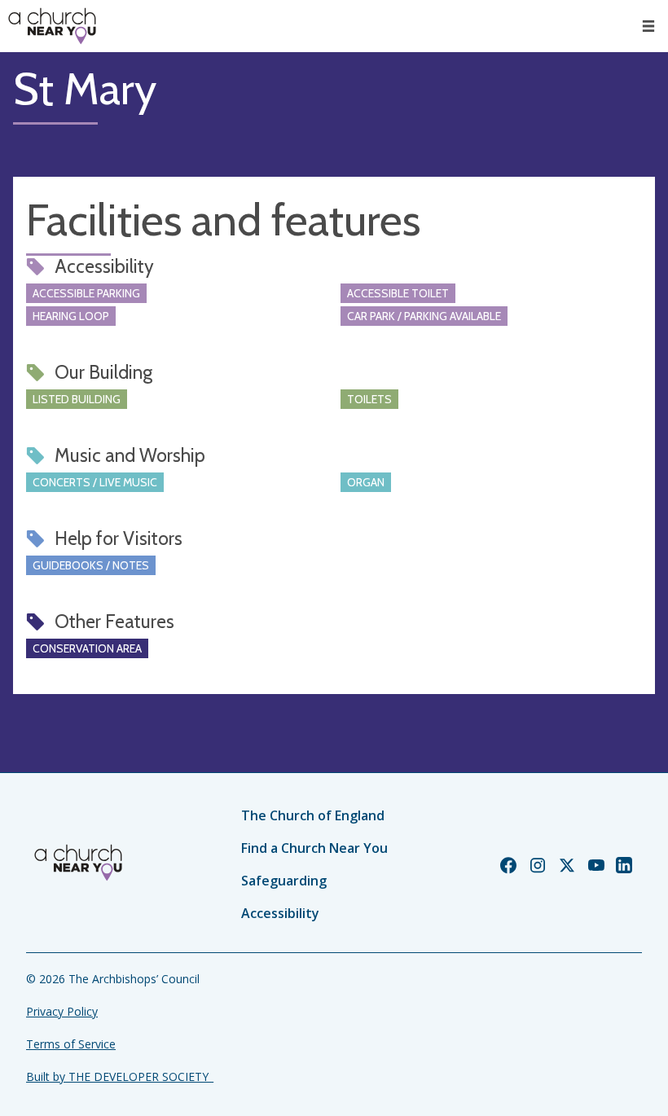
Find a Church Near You (314, 848)
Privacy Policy (62, 1011)
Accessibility (280, 913)
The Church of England (313, 815)
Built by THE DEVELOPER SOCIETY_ (119, 1076)
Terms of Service (71, 1044)
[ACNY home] (52, 26)
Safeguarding (284, 881)
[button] (648, 26)
